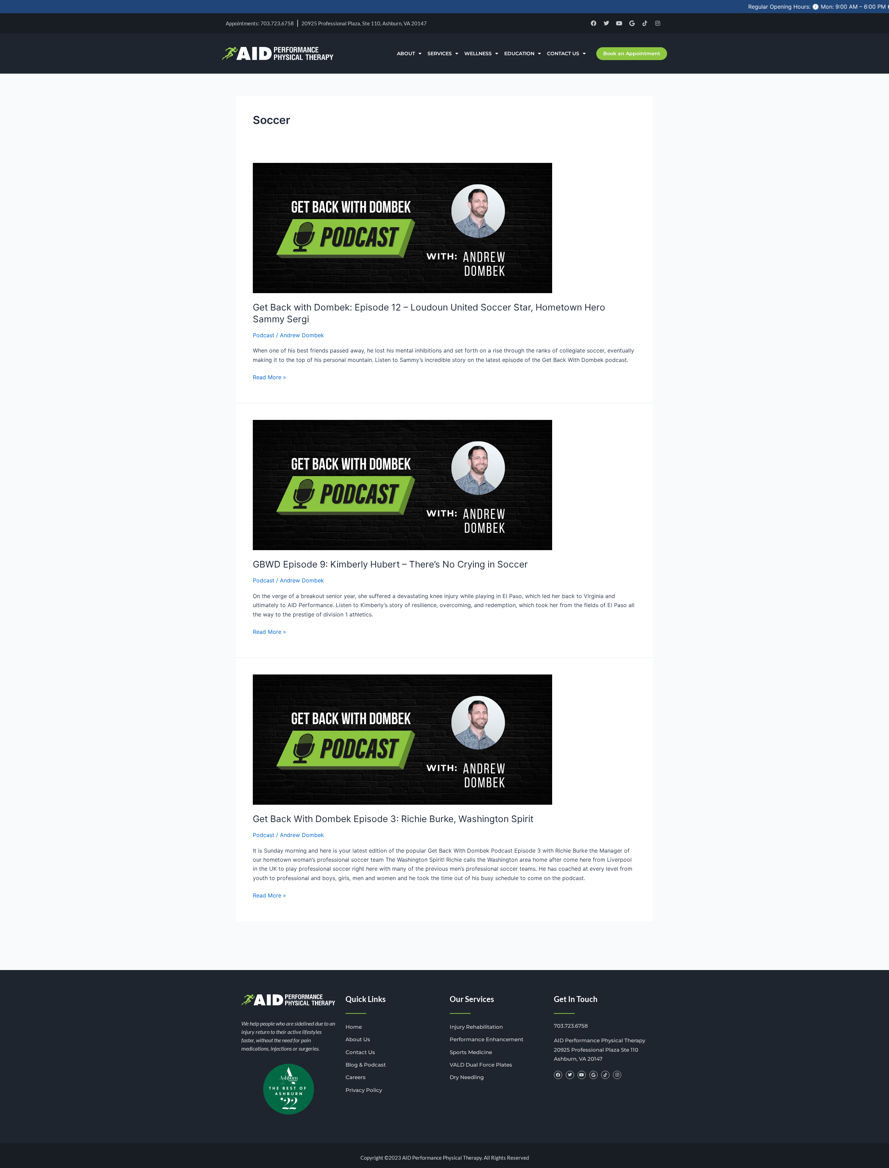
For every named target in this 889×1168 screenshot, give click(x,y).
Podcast (263, 335)
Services (439, 53)
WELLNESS (478, 53)
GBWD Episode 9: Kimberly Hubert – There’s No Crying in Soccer (390, 564)
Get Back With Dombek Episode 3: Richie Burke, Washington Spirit (393, 818)
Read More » (269, 377)
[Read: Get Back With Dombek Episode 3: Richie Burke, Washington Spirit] (402, 739)
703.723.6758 (571, 1025)
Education (519, 53)
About (406, 53)
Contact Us (563, 53)
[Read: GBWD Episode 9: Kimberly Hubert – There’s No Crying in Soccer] (402, 484)
